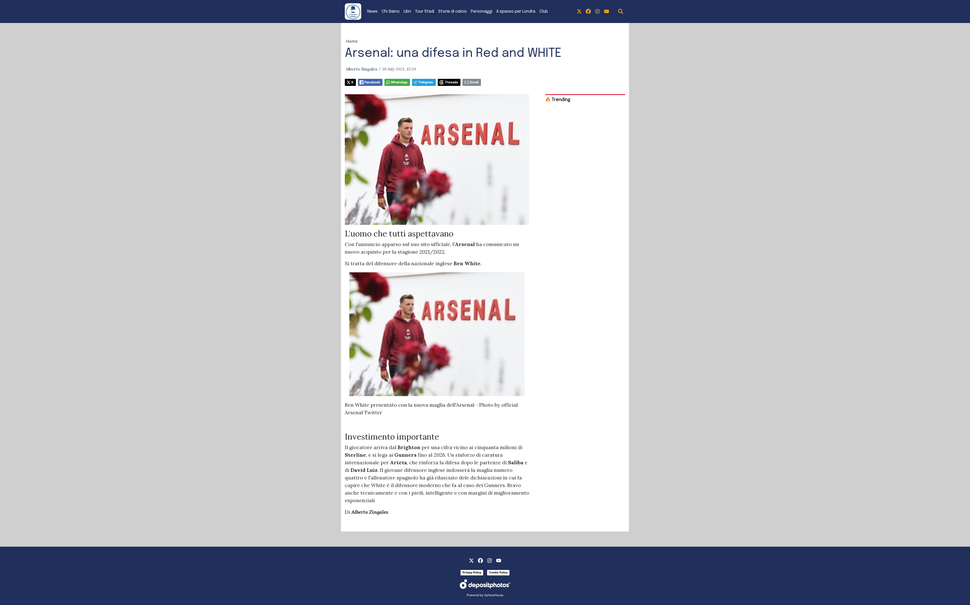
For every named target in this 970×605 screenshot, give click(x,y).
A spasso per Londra (515, 11)
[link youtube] (606, 11)
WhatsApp (399, 82)
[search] (620, 11)
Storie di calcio (452, 11)
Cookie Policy (498, 572)
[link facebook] (588, 11)
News (372, 11)
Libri (407, 11)
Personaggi (481, 11)
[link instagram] (597, 11)
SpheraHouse (493, 595)
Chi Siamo (391, 11)
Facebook (372, 82)
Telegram (425, 82)
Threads (451, 82)
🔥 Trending (557, 100)
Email (474, 82)
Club (543, 11)
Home (351, 41)
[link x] (579, 11)
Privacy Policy (472, 572)
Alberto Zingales (361, 68)
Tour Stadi (424, 11)
